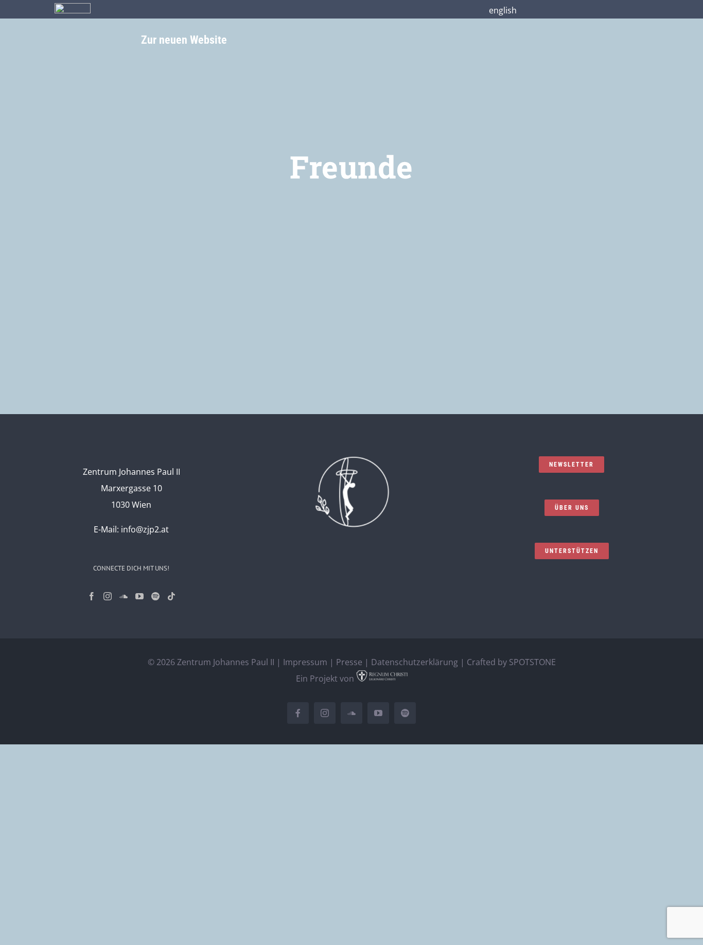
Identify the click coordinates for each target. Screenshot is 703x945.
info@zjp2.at (145, 529)
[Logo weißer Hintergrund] (73, 7)
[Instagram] (107, 596)
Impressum (305, 662)
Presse (349, 662)
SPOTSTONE (532, 662)
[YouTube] (139, 596)
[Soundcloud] (123, 596)
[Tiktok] (171, 596)
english (503, 10)
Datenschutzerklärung (414, 662)
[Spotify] (155, 596)
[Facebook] (91, 596)
